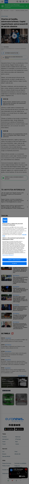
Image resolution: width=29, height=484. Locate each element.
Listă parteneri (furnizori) (8, 255)
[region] (14, 242)
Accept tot (14, 263)
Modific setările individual (14, 259)
